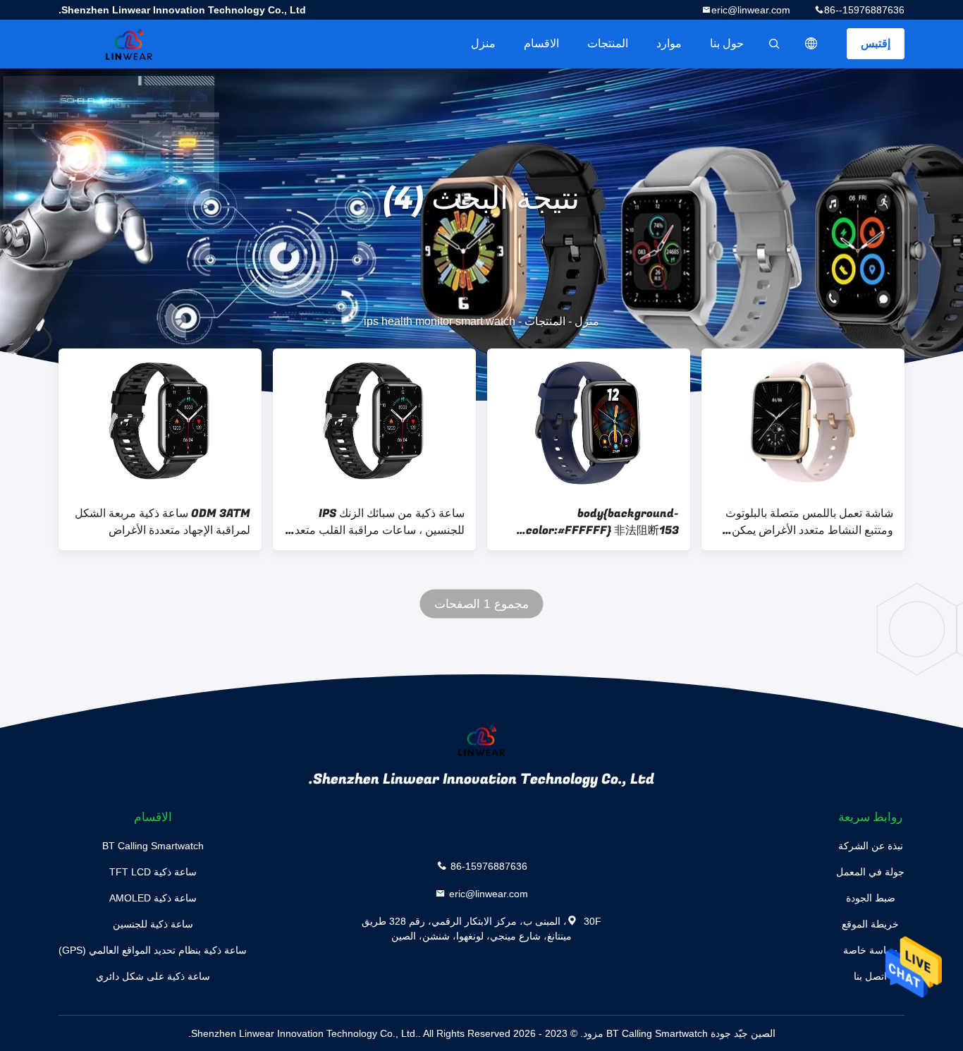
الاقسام (541, 43)
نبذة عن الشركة (870, 845)
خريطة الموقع (870, 924)
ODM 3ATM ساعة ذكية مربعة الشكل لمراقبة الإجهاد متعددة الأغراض (162, 522)
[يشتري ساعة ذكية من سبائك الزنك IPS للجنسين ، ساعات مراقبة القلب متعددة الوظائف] (374, 421)
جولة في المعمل (870, 871)
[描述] (811, 44)
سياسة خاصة (870, 950)
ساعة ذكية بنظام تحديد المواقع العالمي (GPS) (153, 950)
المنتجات (607, 43)
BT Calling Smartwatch (153, 845)
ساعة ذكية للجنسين (153, 924)
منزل (483, 43)
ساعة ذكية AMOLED (153, 898)
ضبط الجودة (870, 898)
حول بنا (727, 43)
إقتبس (875, 43)
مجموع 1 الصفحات (481, 604)
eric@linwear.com (750, 10)
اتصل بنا (870, 976)
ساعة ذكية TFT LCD (153, 871)
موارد (669, 43)
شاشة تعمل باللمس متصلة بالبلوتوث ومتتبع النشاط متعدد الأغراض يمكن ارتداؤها (809, 522)
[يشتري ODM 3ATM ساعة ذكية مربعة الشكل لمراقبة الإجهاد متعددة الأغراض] (160, 421)
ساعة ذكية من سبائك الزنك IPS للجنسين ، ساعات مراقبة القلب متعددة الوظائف (374, 522)
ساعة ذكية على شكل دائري (153, 976)
